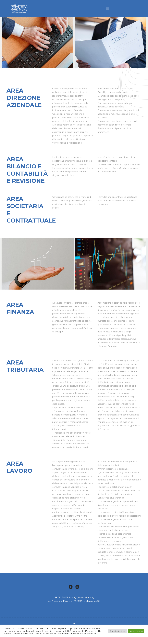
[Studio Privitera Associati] (19, 8)
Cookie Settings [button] (117, 631)
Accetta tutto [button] (136, 631)
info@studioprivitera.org (83, 597)
